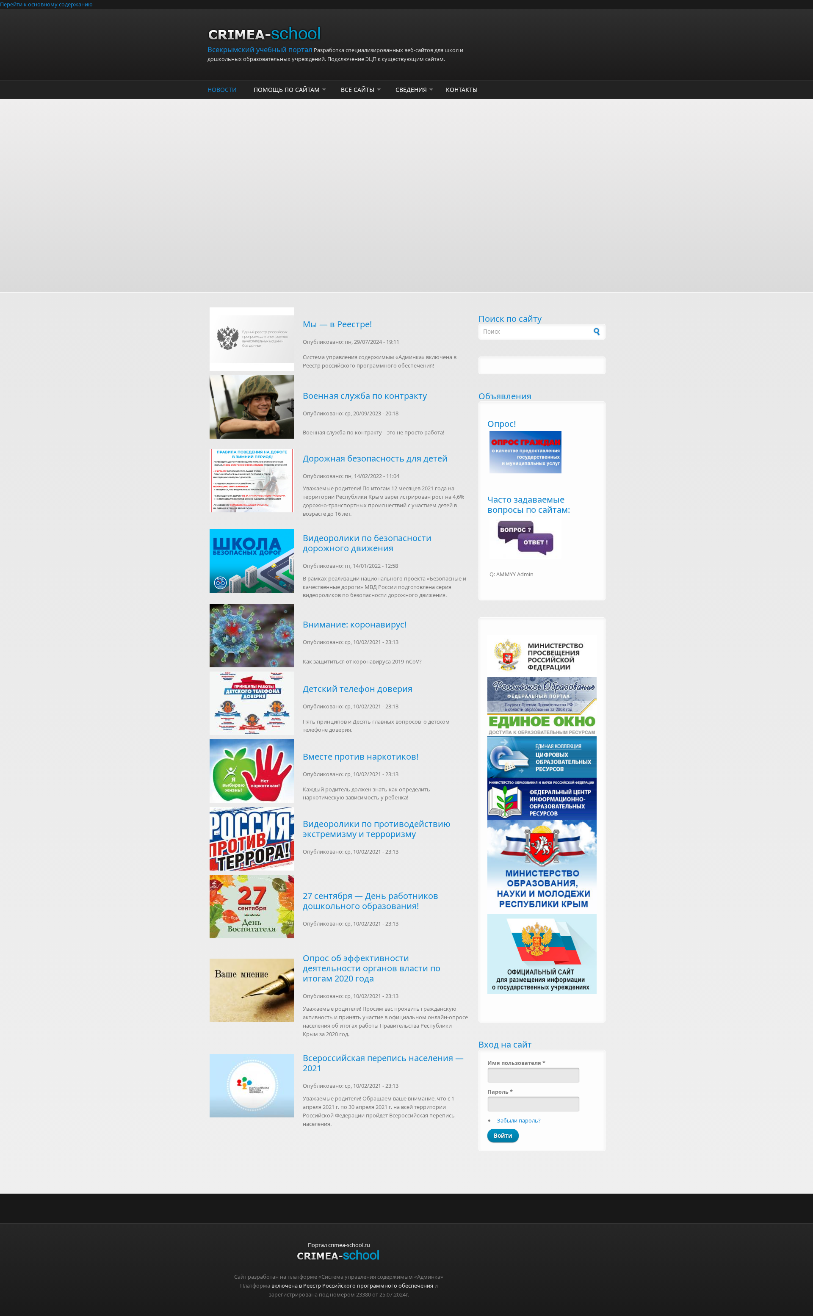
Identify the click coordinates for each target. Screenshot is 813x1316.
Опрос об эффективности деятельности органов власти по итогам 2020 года (371, 968)
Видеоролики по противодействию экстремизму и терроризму (377, 829)
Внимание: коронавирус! (354, 624)
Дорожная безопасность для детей (375, 458)
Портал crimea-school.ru (339, 1245)
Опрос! (501, 423)
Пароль (500, 1091)
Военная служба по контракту (365, 395)
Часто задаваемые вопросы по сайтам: (528, 504)
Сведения (411, 90)
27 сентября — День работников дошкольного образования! (370, 901)
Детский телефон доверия (357, 688)
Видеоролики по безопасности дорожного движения (367, 543)
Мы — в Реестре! (337, 324)
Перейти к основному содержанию (46, 4)
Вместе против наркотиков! (360, 756)
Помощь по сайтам (287, 90)
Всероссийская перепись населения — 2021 (383, 1063)
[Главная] (338, 35)
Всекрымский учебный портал (259, 49)
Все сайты (357, 90)
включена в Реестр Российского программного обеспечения (352, 1285)
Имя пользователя (516, 1063)
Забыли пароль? (519, 1120)
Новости (222, 90)
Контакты (462, 90)
